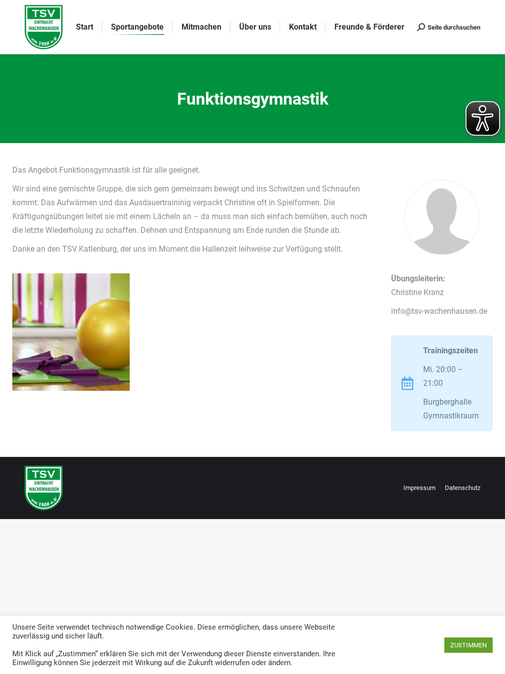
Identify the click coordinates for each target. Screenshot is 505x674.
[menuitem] (84, 27)
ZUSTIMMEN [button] (468, 645)
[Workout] (71, 332)
